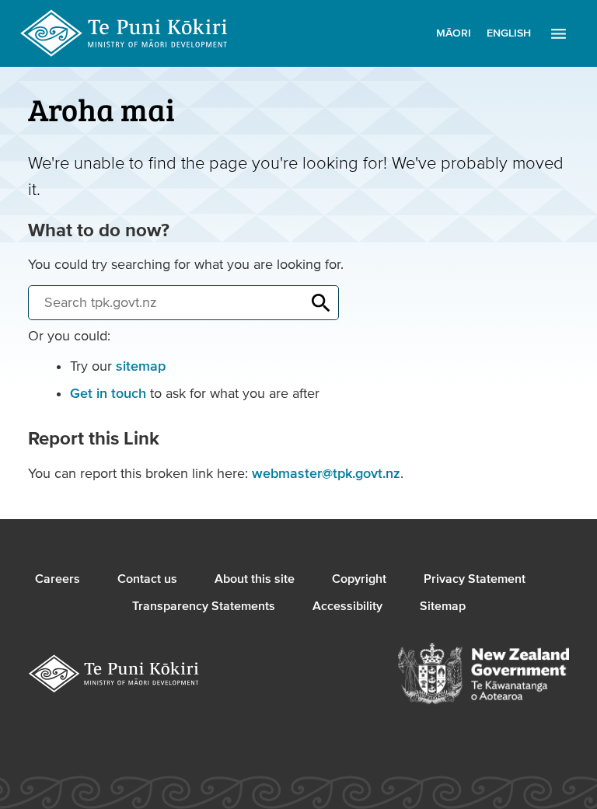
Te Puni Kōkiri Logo (124, 33)
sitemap (141, 366)
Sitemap (443, 606)
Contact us (147, 579)
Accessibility (347, 606)
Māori (453, 33)
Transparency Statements (203, 606)
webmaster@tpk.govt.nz (326, 474)
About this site (255, 579)
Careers (57, 579)
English (509, 33)
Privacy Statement (474, 579)
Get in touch (108, 393)
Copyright (359, 579)
